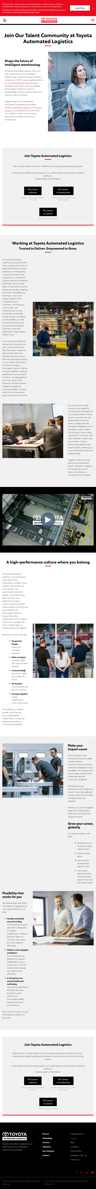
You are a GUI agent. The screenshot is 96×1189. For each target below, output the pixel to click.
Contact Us (75, 1159)
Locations (74, 1146)
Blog (72, 1142)
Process (45, 1133)
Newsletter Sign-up (78, 1155)
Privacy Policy (75, 1151)
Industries (46, 1146)
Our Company (48, 1151)
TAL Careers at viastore (48, 212)
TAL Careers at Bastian (33, 191)
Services (46, 1142)
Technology (47, 1138)
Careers (73, 1138)
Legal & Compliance (64, 1181)
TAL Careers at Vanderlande (63, 191)
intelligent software (21, 107)
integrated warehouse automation (23, 82)
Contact (45, 1155)
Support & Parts (76, 1133)
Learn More (80, 8)
